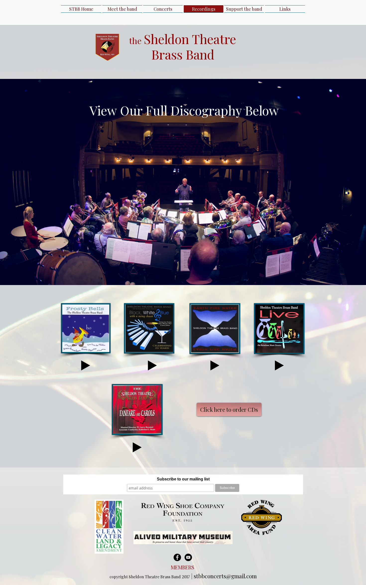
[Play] (86, 365)
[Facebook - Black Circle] (177, 557)
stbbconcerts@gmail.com (225, 576)
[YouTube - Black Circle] (188, 557)
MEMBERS (183, 567)
